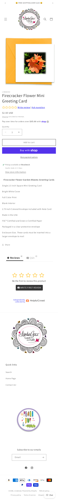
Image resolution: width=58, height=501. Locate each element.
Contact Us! (11, 385)
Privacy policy (16, 495)
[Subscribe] (43, 457)
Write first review (30, 287)
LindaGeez (18, 491)
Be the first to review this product (29, 280)
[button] (6, 19)
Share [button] (7, 244)
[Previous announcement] (5, 3)
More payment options (29, 157)
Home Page (11, 378)
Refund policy (44, 491)
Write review (24, 107)
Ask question (38, 107)
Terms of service (30, 495)
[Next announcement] (53, 3)
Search (9, 372)
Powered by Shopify (29, 491)
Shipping (5, 117)
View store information (15, 172)
